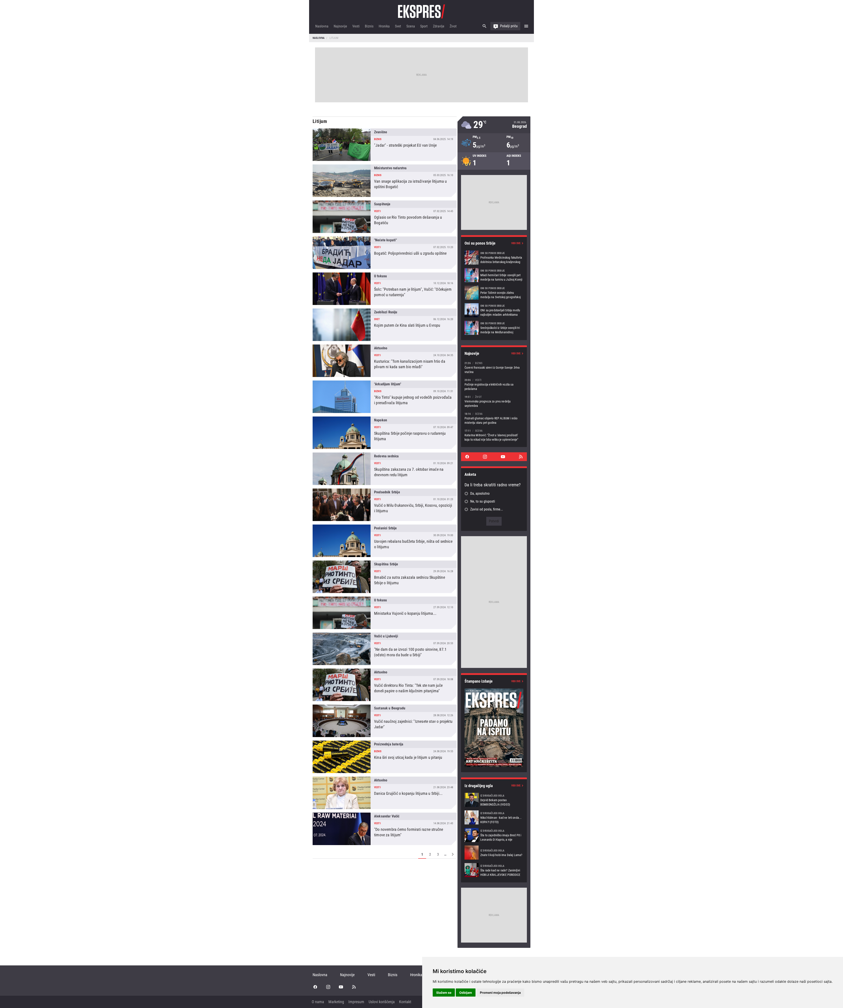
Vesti (356, 26)
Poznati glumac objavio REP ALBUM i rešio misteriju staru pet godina (494, 418)
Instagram (485, 456)
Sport (424, 26)
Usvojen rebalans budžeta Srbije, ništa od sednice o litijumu (385, 541)
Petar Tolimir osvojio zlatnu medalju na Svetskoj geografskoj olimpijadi (494, 293)
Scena (410, 26)
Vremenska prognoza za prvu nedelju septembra (494, 401)
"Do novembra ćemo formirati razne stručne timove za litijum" (385, 829)
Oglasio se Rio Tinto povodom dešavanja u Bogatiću (385, 216)
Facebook (467, 456)
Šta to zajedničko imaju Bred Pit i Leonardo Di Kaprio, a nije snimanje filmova (494, 835)
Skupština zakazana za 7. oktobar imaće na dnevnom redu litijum (385, 469)
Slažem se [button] (443, 992)
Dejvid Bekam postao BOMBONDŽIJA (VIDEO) (494, 800)
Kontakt (405, 1001)
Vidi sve (516, 243)
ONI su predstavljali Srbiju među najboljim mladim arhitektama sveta (494, 310)
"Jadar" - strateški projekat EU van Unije (385, 144)
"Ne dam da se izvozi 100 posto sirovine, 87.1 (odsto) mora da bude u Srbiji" (385, 649)
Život (453, 26)
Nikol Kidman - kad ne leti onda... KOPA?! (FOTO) (494, 817)
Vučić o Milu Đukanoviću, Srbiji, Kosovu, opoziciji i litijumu (385, 505)
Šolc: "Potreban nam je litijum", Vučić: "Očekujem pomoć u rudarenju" (385, 288)
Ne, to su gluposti (482, 501)
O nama (318, 1001)
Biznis (369, 26)
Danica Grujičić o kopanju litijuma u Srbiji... (385, 793)
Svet (398, 26)
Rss (520, 456)
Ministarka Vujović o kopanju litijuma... (385, 613)
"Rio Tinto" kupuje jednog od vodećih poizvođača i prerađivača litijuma (385, 396)
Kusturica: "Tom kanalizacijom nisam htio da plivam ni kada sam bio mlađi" (385, 360)
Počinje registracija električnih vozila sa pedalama (494, 384)
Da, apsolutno (480, 493)
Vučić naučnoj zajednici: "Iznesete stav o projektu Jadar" (385, 721)
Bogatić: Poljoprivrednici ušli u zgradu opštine (385, 252)
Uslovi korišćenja (382, 1001)
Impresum (356, 1001)
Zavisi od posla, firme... (486, 509)
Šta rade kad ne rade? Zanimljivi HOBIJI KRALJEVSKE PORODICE (494, 870)
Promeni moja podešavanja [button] (500, 992)
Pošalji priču (509, 26)
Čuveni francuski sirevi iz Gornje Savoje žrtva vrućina (494, 367)
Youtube (503, 456)
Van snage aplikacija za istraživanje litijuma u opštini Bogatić (385, 180)
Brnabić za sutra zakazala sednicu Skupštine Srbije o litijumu (385, 577)
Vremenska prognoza (494, 125)
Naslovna (321, 26)
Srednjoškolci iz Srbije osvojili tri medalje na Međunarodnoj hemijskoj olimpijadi (494, 328)
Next (453, 854)
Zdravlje (438, 26)
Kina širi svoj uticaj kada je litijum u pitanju (385, 757)
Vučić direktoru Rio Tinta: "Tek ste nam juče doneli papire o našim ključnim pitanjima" (385, 685)
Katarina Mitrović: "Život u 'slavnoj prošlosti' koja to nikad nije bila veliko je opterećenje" (494, 435)
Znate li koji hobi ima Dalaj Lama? (494, 853)
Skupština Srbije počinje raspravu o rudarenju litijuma (385, 433)
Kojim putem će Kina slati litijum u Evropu (385, 324)
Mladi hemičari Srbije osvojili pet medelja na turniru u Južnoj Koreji (494, 275)
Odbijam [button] (465, 992)
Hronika (384, 26)
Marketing (336, 1001)
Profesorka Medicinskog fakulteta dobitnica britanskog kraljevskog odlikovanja (494, 258)
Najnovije (340, 26)
